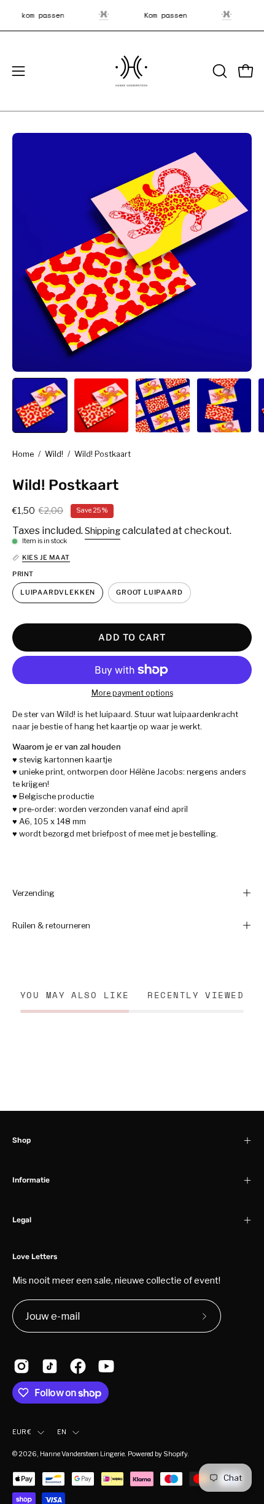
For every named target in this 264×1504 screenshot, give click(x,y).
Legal (21, 1220)
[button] (218, 71)
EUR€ (21, 1432)
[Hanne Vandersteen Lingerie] (132, 71)
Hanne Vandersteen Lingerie (82, 1454)
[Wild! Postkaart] (40, 405)
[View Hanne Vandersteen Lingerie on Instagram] (21, 1366)
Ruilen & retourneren (51, 925)
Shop (21, 1140)
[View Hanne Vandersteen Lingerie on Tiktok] (50, 1366)
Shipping (102, 530)
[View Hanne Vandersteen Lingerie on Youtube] (106, 1366)
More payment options (132, 692)
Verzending (33, 893)
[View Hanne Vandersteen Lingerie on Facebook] (78, 1366)
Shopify (175, 1454)
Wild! (54, 454)
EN (61, 1432)
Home (23, 454)
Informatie (31, 1180)
